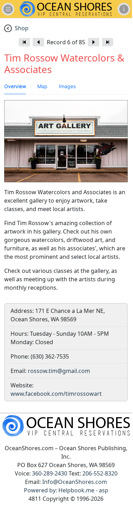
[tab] (15, 86)
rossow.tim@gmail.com (59, 371)
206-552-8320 (100, 473)
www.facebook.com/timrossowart (56, 394)
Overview (15, 86)
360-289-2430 (49, 473)
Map (42, 86)
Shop (21, 28)
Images (67, 86)
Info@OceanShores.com (74, 482)
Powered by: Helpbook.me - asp (66, 490)
